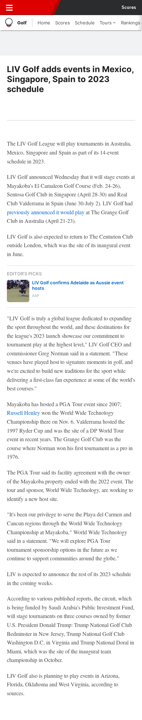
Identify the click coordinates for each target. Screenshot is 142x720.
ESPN (37, 7)
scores (129, 7)
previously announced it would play (45, 212)
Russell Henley (23, 412)
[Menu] (9, 7)
